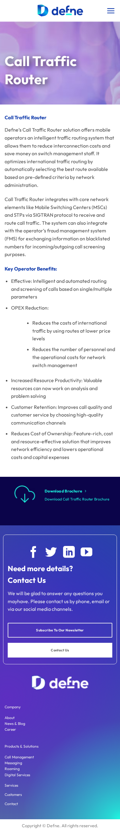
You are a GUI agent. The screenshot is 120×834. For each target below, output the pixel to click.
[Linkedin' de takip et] (69, 553)
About (9, 717)
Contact (11, 803)
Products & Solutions (21, 746)
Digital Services (17, 775)
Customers (13, 794)
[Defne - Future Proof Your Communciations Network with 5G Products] (60, 11)
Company (13, 707)
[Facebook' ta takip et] (33, 553)
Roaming (12, 768)
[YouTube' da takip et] (86, 553)
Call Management (19, 757)
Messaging (13, 763)
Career (10, 729)
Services (11, 785)
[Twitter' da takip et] (51, 553)
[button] (110, 10)
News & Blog (15, 723)
